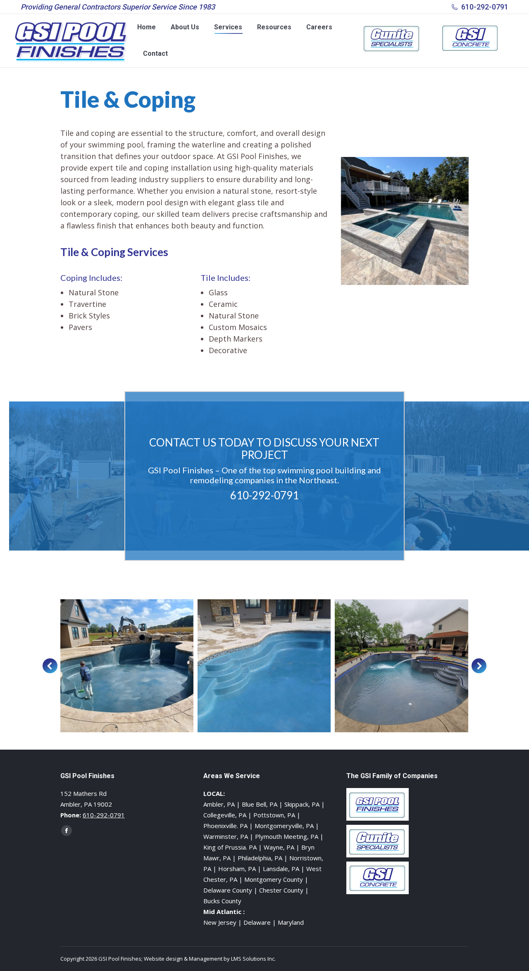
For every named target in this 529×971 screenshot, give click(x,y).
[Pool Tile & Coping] (162, 666)
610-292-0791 (484, 6)
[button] (50, 665)
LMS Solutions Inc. (253, 958)
